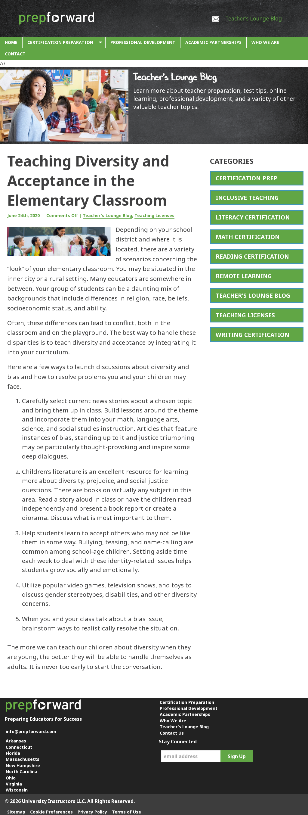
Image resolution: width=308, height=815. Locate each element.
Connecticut (19, 747)
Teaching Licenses (154, 215)
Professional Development (142, 42)
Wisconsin (17, 790)
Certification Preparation (60, 42)
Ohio (11, 778)
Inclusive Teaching (247, 198)
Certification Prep (246, 178)
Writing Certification (252, 335)
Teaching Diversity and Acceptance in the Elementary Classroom (88, 180)
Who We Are (265, 42)
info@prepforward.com (31, 731)
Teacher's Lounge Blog (253, 18)
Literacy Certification (253, 217)
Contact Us (172, 733)
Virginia (14, 784)
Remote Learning (244, 276)
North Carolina (21, 771)
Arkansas (16, 741)
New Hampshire (23, 765)
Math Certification (248, 237)
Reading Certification (252, 256)
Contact (15, 54)
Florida (13, 753)
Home (11, 42)
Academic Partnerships (213, 42)
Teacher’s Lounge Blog (184, 726)
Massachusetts (22, 759)
